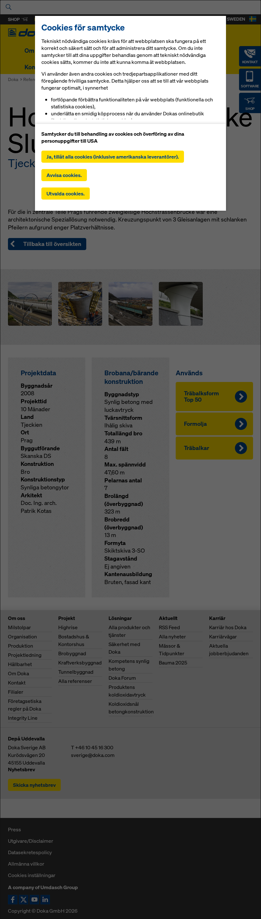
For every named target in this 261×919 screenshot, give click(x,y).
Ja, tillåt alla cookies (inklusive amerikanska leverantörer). (112, 156)
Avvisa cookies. (64, 175)
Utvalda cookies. (65, 193)
